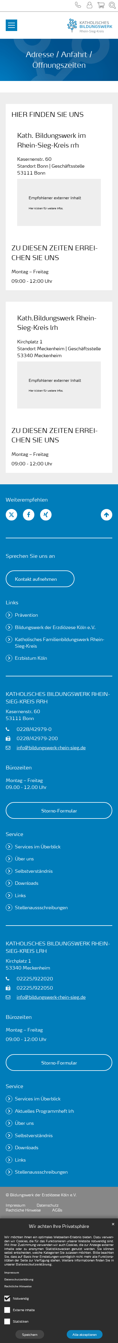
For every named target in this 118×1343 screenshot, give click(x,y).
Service (14, 833)
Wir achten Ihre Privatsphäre (59, 1226)
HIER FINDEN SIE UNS (47, 114)
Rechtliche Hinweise (18, 1286)
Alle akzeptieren (84, 1334)
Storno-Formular (59, 810)
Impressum (11, 1272)
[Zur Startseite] (76, 26)
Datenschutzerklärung (34, 1264)
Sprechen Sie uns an (30, 555)
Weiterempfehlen (27, 499)
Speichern (30, 1334)
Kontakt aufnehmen (36, 578)
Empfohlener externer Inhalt (55, 197)
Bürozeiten (19, 767)
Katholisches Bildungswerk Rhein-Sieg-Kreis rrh (58, 697)
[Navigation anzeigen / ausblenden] (11, 21)
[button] (78, 5)
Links (12, 602)
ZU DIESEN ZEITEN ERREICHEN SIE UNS (54, 252)
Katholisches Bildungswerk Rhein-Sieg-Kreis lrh (58, 947)
